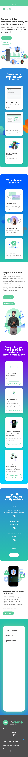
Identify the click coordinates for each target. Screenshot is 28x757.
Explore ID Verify (14, 383)
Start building (6, 42)
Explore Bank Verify (14, 410)
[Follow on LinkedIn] (4, 728)
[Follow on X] (6, 728)
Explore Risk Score (14, 445)
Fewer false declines (14, 511)
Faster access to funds (14, 533)
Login (14, 1)
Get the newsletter (8, 303)
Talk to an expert (7, 38)
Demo (14, 4)
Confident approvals (14, 545)
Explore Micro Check (14, 477)
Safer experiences (14, 521)
